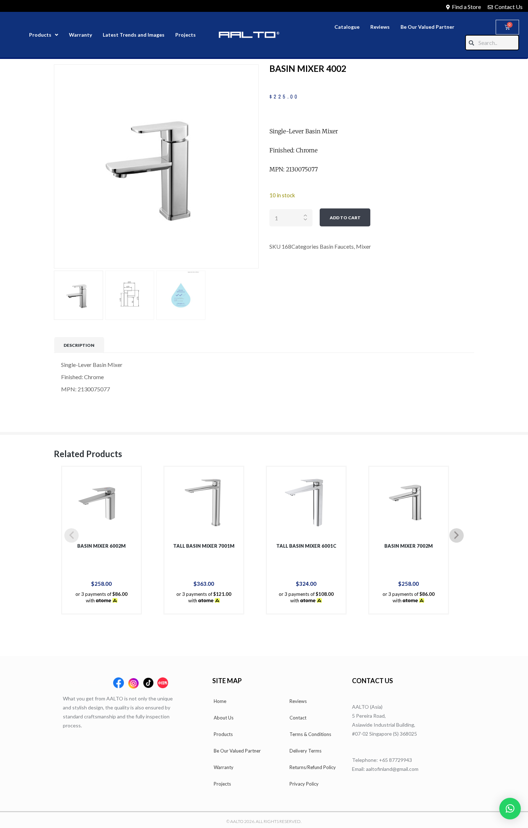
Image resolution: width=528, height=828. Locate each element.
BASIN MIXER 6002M (101, 546)
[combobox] (492, 42)
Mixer (363, 246)
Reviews (380, 27)
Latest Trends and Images (134, 35)
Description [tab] (79, 345)
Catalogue (347, 27)
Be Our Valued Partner (427, 27)
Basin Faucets (337, 246)
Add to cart (345, 217)
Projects (185, 35)
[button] (510, 808)
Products (40, 35)
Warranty (80, 35)
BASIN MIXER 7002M (408, 546)
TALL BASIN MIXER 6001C (306, 546)
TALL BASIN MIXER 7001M (204, 546)
